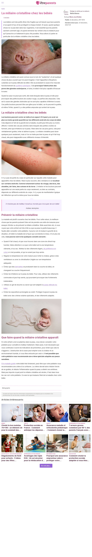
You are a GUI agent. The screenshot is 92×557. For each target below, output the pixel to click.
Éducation (72, 454)
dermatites (19, 267)
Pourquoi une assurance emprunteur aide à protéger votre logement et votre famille (57, 458)
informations (50, 454)
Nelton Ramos (74, 13)
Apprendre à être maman (77, 423)
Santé (3, 8)
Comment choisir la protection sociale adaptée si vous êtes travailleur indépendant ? (79, 458)
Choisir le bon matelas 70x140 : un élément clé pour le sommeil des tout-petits (11, 427)
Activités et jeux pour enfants (11, 454)
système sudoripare (23, 86)
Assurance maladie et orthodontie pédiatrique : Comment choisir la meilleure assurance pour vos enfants (57, 427)
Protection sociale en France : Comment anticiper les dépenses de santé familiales (34, 427)
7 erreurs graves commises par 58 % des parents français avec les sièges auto (79, 427)
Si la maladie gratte (8, 364)
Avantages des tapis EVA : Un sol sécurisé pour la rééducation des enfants (34, 458)
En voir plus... (46, 466)
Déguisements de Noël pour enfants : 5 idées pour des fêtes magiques (11, 458)
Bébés (3, 423)
